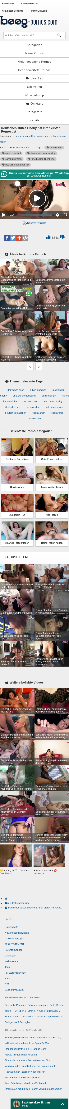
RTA (7, 984)
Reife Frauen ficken (51, 543)
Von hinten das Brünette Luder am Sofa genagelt (30, 1066)
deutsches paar (15, 390)
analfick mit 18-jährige (43, 159)
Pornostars (34, 112)
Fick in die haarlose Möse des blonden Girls (27, 1060)
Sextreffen (34, 86)
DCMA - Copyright (14, 938)
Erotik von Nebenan (20, 147)
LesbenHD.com (29, 3)
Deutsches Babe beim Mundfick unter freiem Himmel (16, 787)
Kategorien (34, 44)
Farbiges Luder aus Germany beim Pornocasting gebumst (50, 710)
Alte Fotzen (52, 515)
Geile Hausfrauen (48, 1011)
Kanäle (34, 120)
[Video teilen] (19, 238)
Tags (7, 967)
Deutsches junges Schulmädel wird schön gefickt (51, 813)
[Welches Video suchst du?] (59, 35)
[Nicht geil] (62, 238)
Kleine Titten (11, 1016)
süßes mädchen (38, 390)
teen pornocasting (53, 401)
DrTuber (19, 1011)
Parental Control (13, 950)
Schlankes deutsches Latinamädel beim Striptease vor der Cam (16, 838)
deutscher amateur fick (17, 164)
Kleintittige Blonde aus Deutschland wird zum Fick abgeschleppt (34, 1037)
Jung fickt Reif (17, 515)
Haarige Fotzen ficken (17, 543)
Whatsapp (36, 95)
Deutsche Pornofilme (17, 459)
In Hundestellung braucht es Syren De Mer (27, 1043)
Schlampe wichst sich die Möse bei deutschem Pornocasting (51, 736)
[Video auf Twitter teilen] (13, 238)
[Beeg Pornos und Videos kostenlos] (29, 29)
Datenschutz (11, 927)
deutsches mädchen (15, 413)
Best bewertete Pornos (34, 70)
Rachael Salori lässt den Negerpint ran (25, 1072)
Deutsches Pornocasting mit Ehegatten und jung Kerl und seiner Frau (16, 280)
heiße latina (55, 147)
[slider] (35, 215)
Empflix (31, 1011)
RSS (7, 978)
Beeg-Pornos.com (14, 990)
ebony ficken (31, 401)
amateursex (43, 136)
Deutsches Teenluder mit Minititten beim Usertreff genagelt (14, 812)
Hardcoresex (17, 487)
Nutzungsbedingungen (17, 932)
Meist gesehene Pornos (34, 61)
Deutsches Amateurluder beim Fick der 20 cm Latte (51, 787)
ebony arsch (38, 413)
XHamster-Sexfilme (12, 11)
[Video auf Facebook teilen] (7, 238)
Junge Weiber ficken (52, 487)
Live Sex (36, 78)
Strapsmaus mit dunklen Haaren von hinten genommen (33, 1089)
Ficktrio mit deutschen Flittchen (21, 1054)
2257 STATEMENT (14, 944)
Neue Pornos (34, 53)
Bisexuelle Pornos (14, 1005)
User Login (10, 955)
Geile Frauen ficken (51, 459)
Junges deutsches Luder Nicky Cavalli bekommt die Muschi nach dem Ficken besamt (51, 838)
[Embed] (25, 238)
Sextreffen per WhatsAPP (14, 308)
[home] (36, 898)
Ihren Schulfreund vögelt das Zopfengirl (25, 1083)
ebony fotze (57, 413)
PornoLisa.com (39, 11)
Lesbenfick (27, 1016)
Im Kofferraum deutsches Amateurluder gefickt (48, 332)
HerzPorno (8, 3)
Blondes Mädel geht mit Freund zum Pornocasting (17, 736)
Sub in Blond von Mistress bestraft (22, 1077)
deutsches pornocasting (43, 153)
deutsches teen (13, 407)
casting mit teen (13, 159)
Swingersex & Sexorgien (17, 1022)
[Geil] (48, 238)
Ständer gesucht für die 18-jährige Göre (25, 1049)
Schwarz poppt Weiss (48, 1016)
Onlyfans (36, 103)
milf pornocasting (54, 407)
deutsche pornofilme (25, 136)
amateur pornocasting (24, 395)
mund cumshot (13, 153)
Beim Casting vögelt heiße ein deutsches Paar (51, 761)
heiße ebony (34, 418)
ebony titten (33, 407)
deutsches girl (49, 395)
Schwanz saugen (37, 1005)
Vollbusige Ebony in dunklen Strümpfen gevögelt (50, 358)
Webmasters (11, 961)
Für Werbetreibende (15, 972)
